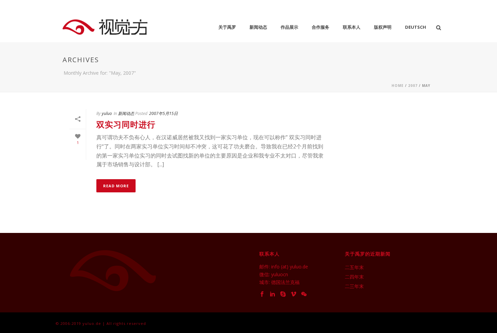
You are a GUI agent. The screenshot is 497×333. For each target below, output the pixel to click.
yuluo (107, 113)
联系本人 (351, 27)
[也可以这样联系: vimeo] (293, 294)
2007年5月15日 (163, 113)
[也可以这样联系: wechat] (304, 294)
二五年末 (354, 267)
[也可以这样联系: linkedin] (272, 294)
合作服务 (320, 27)
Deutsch (415, 27)
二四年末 (354, 277)
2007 (413, 85)
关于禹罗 (227, 27)
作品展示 (289, 27)
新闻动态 (258, 27)
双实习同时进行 (126, 124)
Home (398, 85)
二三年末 (354, 286)
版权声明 (383, 27)
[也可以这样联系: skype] (283, 294)
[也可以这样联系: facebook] (262, 294)
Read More (116, 185)
